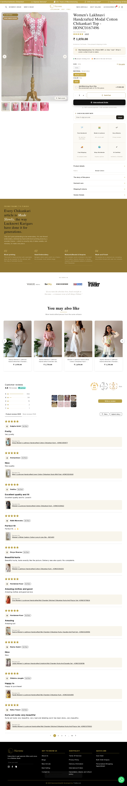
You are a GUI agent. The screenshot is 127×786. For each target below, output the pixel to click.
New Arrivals (82, 7)
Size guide (122, 64)
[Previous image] (4, 56)
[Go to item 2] (61, 398)
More (120, 386)
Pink (76, 81)
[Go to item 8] (73, 404)
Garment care (99, 183)
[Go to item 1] (54, 398)
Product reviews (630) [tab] (13, 414)
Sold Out (107, 95)
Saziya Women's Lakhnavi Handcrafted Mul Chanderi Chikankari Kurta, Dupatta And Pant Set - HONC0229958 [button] (51, 632)
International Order (100, 102)
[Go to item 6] (61, 404)
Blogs (44, 760)
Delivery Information (76, 764)
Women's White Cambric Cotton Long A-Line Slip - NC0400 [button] (33, 537)
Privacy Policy (74, 760)
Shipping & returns (99, 189)
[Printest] (16, 767)
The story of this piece (99, 177)
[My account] (119, 7)
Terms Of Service (75, 756)
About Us (45, 756)
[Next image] (65, 56)
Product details (100, 166)
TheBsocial (77, 783)
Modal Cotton (79, 75)
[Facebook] (12, 767)
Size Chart (99, 756)
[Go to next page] (76, 735)
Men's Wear (29, 7)
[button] (6, 7)
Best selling (95, 7)
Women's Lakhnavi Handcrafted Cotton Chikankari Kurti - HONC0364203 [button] (38, 569)
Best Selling (46, 768)
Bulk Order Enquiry (103, 760)
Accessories (109, 7)
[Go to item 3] (67, 398)
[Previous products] (5, 341)
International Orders (76, 768)
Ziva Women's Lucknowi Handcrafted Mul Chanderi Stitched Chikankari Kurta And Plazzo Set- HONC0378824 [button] (51, 600)
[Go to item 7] (67, 404)
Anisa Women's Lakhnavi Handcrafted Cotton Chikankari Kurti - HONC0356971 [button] (40, 443)
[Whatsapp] (121, 780)
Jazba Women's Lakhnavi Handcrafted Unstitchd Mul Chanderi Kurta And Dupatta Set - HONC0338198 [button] (48, 663)
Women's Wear (15, 7)
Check (120, 117)
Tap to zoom (61, 98)
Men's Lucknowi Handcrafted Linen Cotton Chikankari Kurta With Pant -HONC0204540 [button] (42, 474)
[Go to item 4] (73, 398)
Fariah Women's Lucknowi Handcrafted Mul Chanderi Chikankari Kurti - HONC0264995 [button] (43, 695)
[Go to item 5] (54, 404)
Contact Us (46, 772)
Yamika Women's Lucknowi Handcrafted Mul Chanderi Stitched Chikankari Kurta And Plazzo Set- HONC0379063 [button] (52, 726)
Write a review (110, 401)
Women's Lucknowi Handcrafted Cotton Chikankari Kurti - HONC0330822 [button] (38, 506)
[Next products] (122, 341)
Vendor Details (99, 195)
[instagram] (9, 767)
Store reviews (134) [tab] (29, 414)
